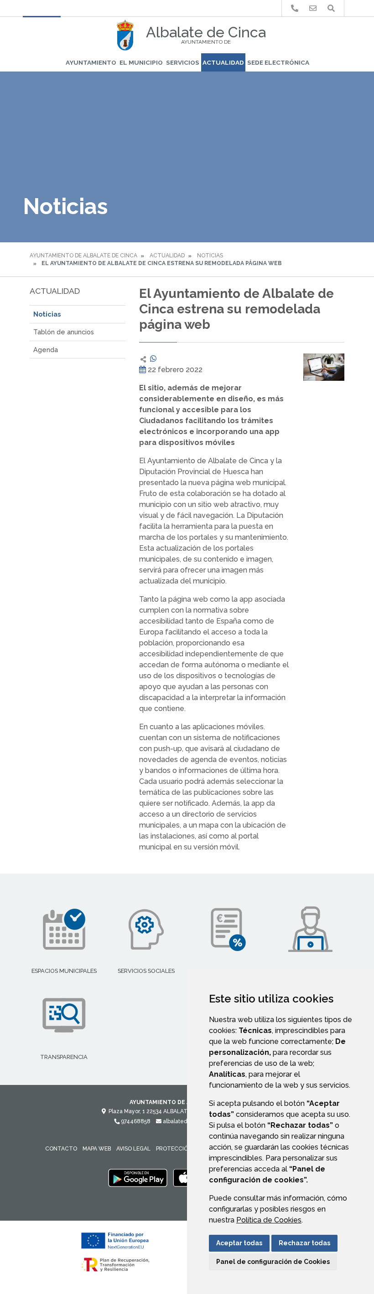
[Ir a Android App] (137, 1177)
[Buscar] (331, 8)
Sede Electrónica (278, 62)
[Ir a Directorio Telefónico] (294, 8)
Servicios (182, 62)
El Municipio (141, 62)
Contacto (61, 1149)
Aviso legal (133, 1149)
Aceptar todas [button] (239, 1243)
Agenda (45, 349)
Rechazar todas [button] (304, 1243)
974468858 (135, 1121)
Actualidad (223, 62)
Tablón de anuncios (63, 332)
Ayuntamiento (91, 62)
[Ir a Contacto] (313, 8)
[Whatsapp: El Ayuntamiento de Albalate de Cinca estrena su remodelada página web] (153, 358)
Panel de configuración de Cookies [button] (273, 1261)
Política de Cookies (268, 1220)
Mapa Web (97, 1149)
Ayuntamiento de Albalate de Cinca (83, 255)
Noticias (210, 255)
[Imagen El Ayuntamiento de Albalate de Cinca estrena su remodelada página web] (323, 367)
